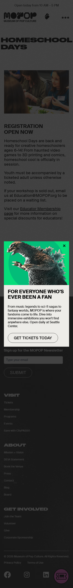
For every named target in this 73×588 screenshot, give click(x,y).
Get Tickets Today (33, 337)
